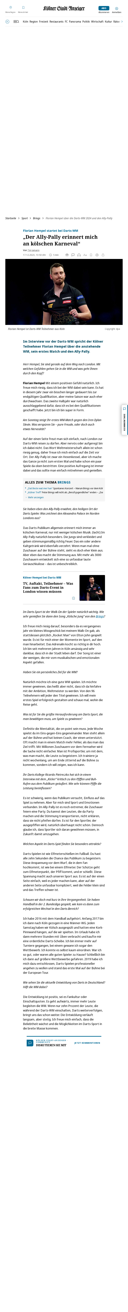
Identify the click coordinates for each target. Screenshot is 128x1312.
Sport (25, 218)
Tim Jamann (34, 250)
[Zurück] (7, 22)
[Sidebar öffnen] (16, 21)
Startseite (10, 218)
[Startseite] (64, 8)
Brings (36, 218)
